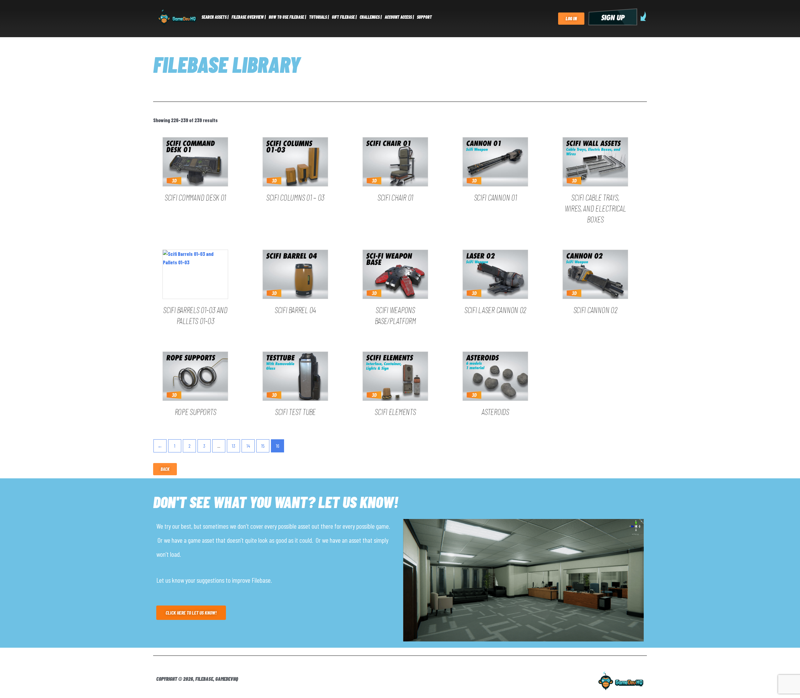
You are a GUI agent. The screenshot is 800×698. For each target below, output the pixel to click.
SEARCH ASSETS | (215, 17)
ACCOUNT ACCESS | (399, 17)
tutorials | (319, 17)
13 (233, 446)
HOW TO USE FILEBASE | (287, 17)
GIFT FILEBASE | (344, 17)
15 (263, 446)
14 (248, 446)
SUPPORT (424, 17)
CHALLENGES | (371, 17)
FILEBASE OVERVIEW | (249, 17)
